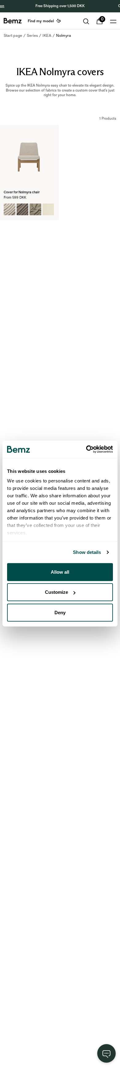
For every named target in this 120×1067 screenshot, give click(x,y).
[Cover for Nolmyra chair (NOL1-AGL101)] (9, 209)
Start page (13, 35)
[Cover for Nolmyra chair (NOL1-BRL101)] (48, 209)
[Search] (86, 21)
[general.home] (13, 21)
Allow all (60, 571)
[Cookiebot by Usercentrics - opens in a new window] (86, 449)
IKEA (46, 35)
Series (32, 35)
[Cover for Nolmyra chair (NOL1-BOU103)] (35, 209)
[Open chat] (106, 1053)
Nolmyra (63, 35)
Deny (60, 612)
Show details (87, 552)
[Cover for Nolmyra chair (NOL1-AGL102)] (22, 209)
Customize (56, 592)
